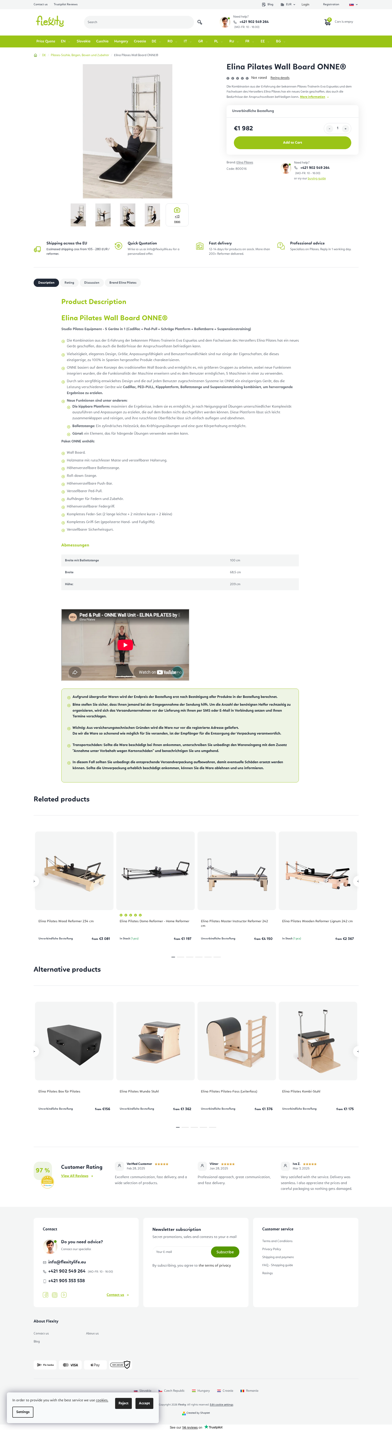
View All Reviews (74, 1176)
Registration (331, 4)
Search (199, 22)
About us (92, 1333)
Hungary (203, 1390)
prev (33, 881)
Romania (252, 1390)
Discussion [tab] (91, 282)
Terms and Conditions (277, 1241)
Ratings (267, 1273)
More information (312, 97)
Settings (23, 1412)
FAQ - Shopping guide (277, 1265)
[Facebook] (45, 1295)
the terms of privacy (215, 1266)
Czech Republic (174, 1390)
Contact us (41, 4)
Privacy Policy (271, 1249)
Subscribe (225, 1251)
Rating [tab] (69, 282)
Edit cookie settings (221, 1404)
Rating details (279, 78)
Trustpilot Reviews (66, 4)
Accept (144, 1403)
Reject (123, 1403)
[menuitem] (46, 41)
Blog (270, 4)
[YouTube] (64, 1295)
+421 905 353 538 (66, 1281)
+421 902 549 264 (254, 22)
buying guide (317, 178)
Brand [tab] (122, 282)
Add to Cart (292, 143)
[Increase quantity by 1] (345, 128)
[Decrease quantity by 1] (329, 128)
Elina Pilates (244, 162)
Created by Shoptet (198, 1413)
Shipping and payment (278, 1257)
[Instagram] (54, 1295)
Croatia (228, 1390)
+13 (177, 219)
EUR (289, 4)
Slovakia (145, 1390)
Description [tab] (46, 282)
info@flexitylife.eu (67, 1262)
